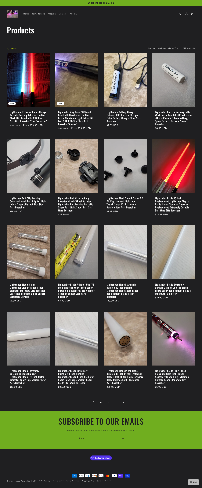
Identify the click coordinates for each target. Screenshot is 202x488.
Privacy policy (58, 481)
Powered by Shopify (29, 481)
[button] (181, 14)
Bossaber (17, 481)
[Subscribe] (123, 438)
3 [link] (93, 402)
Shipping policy (88, 481)
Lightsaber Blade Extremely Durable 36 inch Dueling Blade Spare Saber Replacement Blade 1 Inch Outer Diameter (173, 289)
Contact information (105, 481)
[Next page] (131, 402)
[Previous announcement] (8, 3)
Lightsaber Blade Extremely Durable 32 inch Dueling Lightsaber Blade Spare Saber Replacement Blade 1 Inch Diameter (122, 290)
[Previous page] (71, 402)
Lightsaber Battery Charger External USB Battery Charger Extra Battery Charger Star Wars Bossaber (123, 116)
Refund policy (44, 481)
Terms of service (73, 481)
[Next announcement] (194, 3)
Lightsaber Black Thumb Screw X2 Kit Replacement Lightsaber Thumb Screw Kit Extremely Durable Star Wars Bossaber (124, 203)
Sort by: (152, 48)
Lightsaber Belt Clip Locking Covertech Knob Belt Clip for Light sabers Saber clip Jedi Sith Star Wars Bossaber (28, 203)
